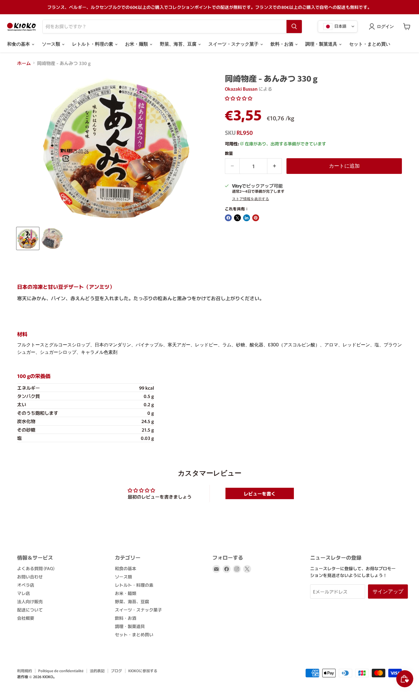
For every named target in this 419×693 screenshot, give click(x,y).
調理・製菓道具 (321, 44)
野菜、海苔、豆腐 (179, 44)
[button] (238, 98)
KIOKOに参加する (142, 670)
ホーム (24, 63)
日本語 (339, 26)
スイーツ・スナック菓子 (234, 44)
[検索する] (294, 26)
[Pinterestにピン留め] (255, 217)
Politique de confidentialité (61, 670)
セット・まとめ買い (369, 44)
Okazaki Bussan (241, 88)
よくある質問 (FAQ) (35, 568)
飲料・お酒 (282, 44)
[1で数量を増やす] (274, 166)
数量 (229, 153)
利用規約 (24, 670)
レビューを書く (260, 493)
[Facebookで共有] (228, 217)
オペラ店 (25, 585)
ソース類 (51, 44)
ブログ (116, 670)
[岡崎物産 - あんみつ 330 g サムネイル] (28, 238)
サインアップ (388, 591)
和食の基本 (19, 44)
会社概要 (25, 618)
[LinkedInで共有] (246, 217)
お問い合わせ (30, 577)
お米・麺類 (137, 44)
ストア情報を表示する (250, 199)
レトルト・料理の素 (93, 44)
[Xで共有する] (237, 217)
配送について (30, 610)
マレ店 (23, 593)
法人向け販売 (30, 601)
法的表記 (97, 670)
